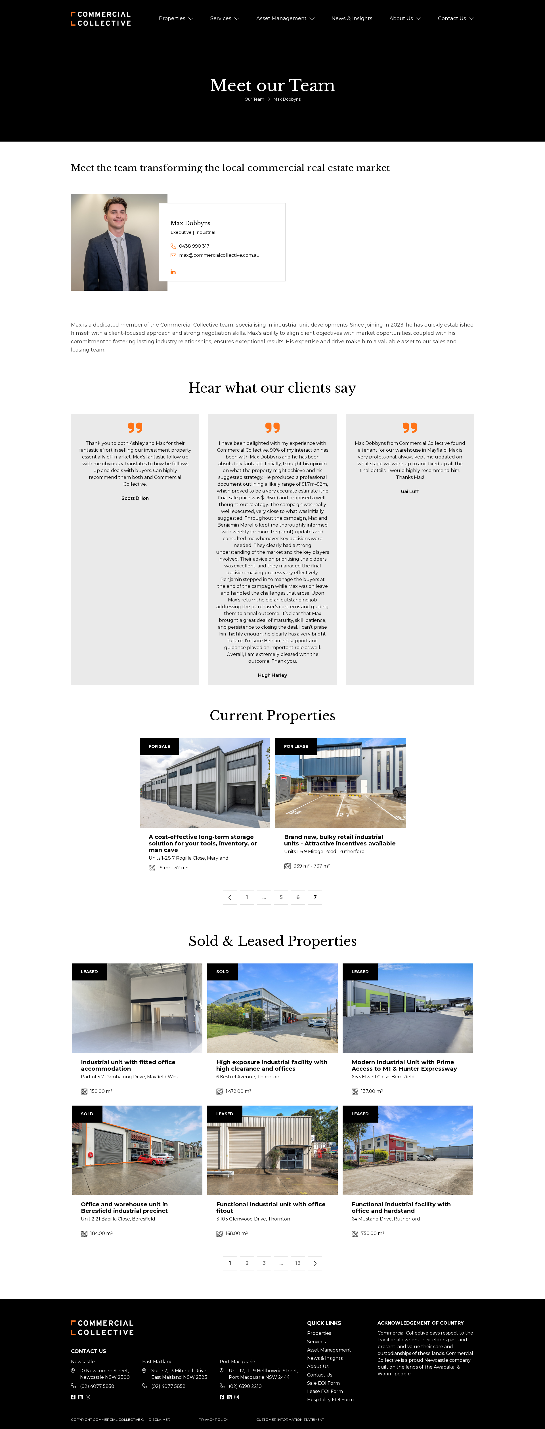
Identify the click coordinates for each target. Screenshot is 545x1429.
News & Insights (352, 18)
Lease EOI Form (325, 1391)
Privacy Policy (213, 1419)
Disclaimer (159, 1419)
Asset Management (281, 18)
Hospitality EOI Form (330, 1399)
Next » (315, 1263)
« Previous (230, 898)
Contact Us (452, 18)
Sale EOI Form (323, 1383)
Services (220, 18)
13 (298, 1263)
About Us (401, 18)
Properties (172, 18)
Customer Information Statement (290, 1419)
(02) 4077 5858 (97, 1386)
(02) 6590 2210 (245, 1386)
